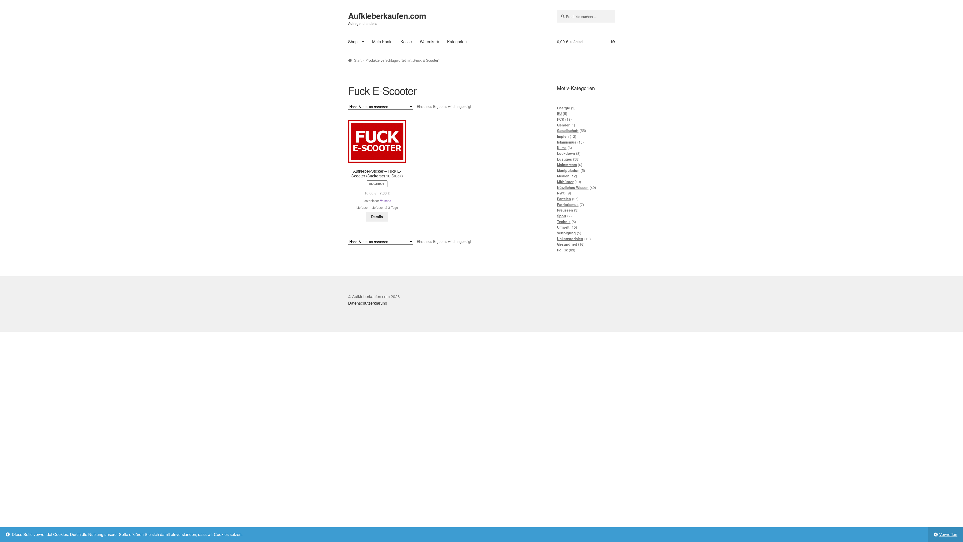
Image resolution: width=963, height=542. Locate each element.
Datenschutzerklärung (367, 303)
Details (377, 216)
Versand (385, 200)
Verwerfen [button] (948, 534)
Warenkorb (429, 41)
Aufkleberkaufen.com (387, 15)
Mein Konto (382, 41)
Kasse (406, 41)
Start (358, 60)
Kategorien (457, 41)
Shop (353, 41)
